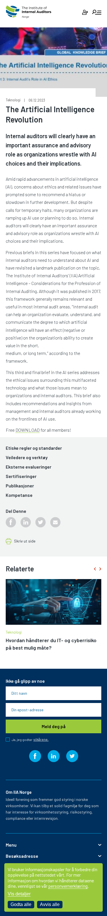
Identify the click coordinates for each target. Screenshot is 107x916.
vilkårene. (41, 739)
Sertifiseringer (21, 476)
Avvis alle (50, 904)
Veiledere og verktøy (27, 457)
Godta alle (21, 904)
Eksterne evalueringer (28, 467)
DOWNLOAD (27, 430)
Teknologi (13, 100)
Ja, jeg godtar (30, 740)
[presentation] (95, 569)
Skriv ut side (24, 541)
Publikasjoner (20, 485)
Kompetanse (19, 495)
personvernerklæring (68, 886)
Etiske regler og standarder (34, 448)
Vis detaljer (19, 893)
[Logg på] (85, 12)
